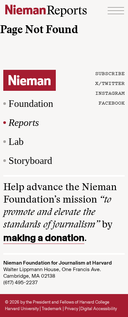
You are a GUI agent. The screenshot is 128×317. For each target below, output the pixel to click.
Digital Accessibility (98, 308)
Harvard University (22, 308)
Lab (16, 141)
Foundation (31, 103)
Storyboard (30, 160)
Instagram (110, 92)
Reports (24, 122)
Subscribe (110, 73)
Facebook (111, 102)
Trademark (52, 308)
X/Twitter (110, 83)
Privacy (71, 308)
